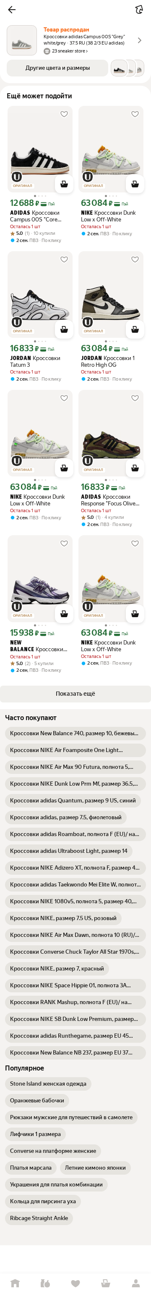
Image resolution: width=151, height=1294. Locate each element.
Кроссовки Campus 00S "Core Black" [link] (35, 216)
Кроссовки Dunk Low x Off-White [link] (108, 216)
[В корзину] (64, 184)
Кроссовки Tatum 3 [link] (35, 361)
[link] (75, 733)
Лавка (45, 1283)
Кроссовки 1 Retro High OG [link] (108, 361)
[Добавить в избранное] (64, 114)
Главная (15, 1283)
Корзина (106, 1283)
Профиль (136, 1283)
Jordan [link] (20, 358)
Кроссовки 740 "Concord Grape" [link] (36, 646)
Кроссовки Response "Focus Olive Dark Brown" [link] (108, 500)
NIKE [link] (87, 213)
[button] (12, 10)
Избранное (75, 1283)
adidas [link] (20, 213)
